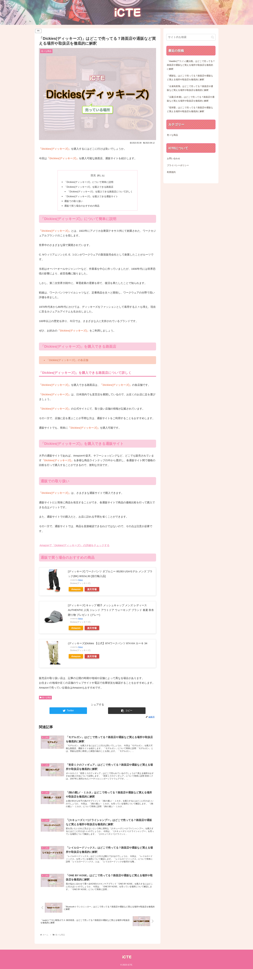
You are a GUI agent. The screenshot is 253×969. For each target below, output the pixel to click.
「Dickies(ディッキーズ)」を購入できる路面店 (88, 186)
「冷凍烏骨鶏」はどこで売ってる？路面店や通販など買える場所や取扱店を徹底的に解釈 (190, 88)
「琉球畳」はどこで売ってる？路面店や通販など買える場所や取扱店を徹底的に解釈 (190, 109)
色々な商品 (46, 697)
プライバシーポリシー (178, 165)
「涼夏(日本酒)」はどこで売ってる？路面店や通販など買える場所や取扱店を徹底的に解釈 (190, 99)
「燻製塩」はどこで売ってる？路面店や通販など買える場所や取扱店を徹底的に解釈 (190, 78)
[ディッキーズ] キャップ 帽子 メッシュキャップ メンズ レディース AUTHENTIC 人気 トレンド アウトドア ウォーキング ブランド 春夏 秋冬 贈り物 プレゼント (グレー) (111, 610)
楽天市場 (92, 589)
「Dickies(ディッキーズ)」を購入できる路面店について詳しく (100, 191)
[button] (127, 710)
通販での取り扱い (73, 201)
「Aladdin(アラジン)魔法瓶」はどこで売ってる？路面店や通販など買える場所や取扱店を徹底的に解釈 (191, 65)
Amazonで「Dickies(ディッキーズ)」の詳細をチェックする (75, 545)
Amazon (76, 589)
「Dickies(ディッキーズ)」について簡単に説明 (88, 182)
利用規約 (171, 172)
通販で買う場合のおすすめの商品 (81, 205)
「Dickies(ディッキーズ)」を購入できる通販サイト (91, 196)
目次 (93, 175)
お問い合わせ (173, 158)
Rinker (80, 580)
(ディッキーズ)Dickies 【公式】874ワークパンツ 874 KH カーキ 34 (107, 643)
